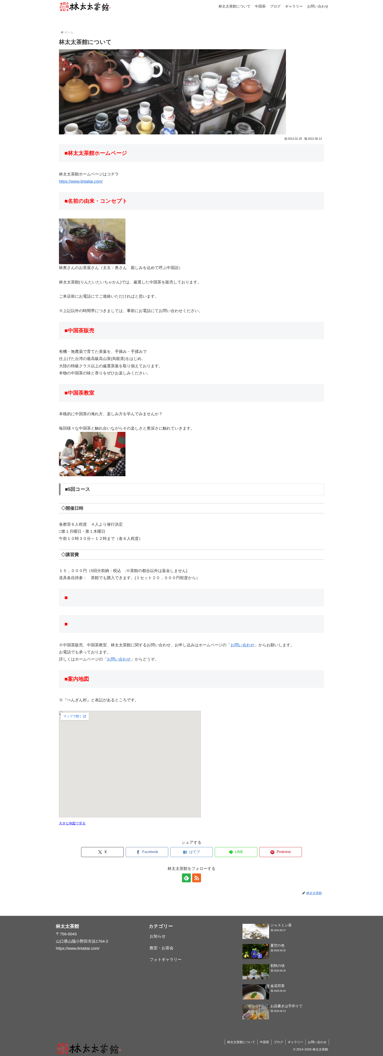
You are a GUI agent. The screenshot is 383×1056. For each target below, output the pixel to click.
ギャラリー (295, 1042)
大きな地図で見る (72, 823)
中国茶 (264, 1042)
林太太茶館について (241, 1042)
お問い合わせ (242, 645)
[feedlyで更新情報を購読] (186, 877)
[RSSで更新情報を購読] (196, 877)
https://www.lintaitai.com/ (81, 181)
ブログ (278, 1042)
